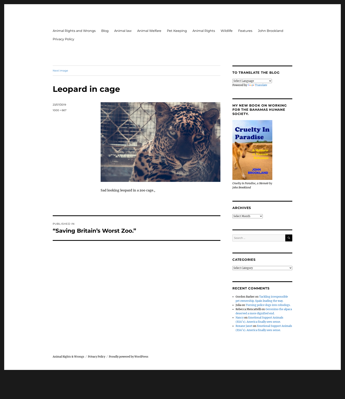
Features (245, 31)
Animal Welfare (149, 31)
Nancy (240, 317)
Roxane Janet (244, 326)
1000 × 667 (59, 110)
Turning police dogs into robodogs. (268, 305)
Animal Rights (203, 31)
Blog (105, 31)
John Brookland (270, 31)
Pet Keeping (177, 31)
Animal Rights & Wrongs (68, 356)
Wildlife (227, 31)
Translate (261, 85)
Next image (60, 70)
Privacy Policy (63, 39)
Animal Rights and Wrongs (74, 31)
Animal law (123, 31)
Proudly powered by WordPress (128, 356)
